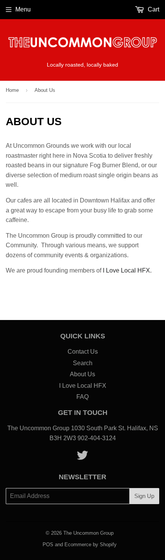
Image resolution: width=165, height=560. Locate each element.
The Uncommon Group (88, 533)
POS (48, 544)
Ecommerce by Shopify (90, 544)
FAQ (82, 396)
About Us (82, 374)
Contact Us (83, 351)
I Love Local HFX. (127, 270)
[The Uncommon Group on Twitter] (82, 457)
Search (82, 363)
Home (12, 90)
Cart (152, 9)
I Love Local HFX (82, 385)
